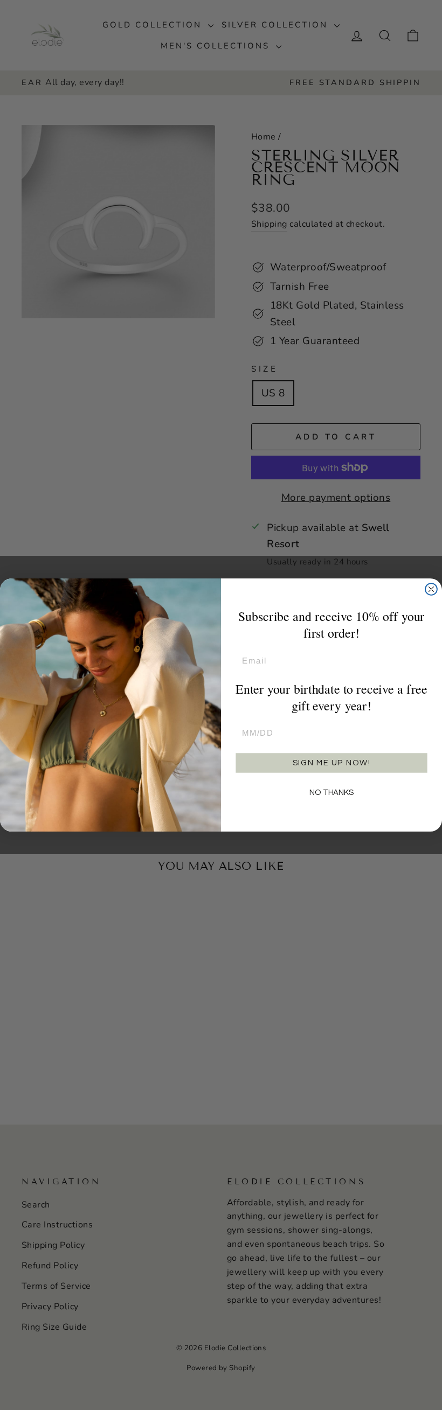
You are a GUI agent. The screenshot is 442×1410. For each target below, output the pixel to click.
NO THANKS (331, 792)
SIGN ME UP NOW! (332, 763)
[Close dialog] (431, 589)
